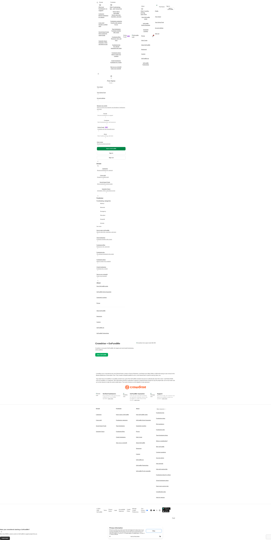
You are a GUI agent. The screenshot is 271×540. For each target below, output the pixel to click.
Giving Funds (126, 36)
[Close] (98, 73)
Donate (101, 2)
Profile (110, 83)
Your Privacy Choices (143, 510)
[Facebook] (151, 510)
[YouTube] (154, 510)
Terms (105, 510)
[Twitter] (156, 510)
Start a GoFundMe (170, 9)
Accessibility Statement (122, 510)
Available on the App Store (165, 511)
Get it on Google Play (166, 508)
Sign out (111, 157)
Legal (115, 510)
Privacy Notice (110, 510)
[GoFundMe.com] (135, 36)
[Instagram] (159, 510)
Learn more (110, 398)
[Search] (97, 2)
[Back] (98, 161)
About (142, 6)
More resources (161, 409)
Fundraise (113, 2)
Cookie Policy (128, 510)
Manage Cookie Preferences (135, 510)
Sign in (168, 6)
